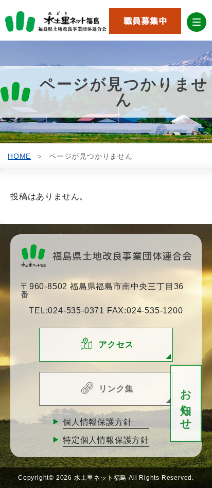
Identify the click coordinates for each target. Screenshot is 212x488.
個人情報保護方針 (97, 422)
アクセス (116, 344)
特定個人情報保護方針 (106, 440)
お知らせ (186, 403)
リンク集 (116, 388)
